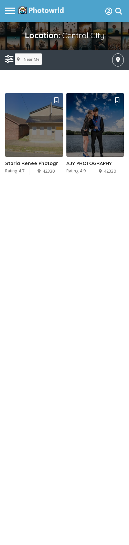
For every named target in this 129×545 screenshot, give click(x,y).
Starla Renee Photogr (31, 163)
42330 (49, 171)
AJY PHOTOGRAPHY (89, 163)
